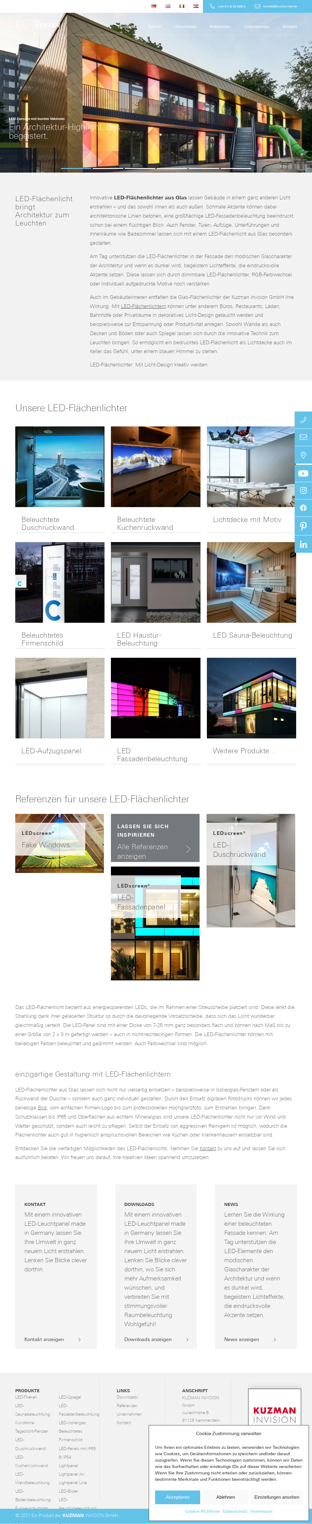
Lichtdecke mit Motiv (247, 520)
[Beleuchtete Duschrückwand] (60, 466)
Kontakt (208, 1148)
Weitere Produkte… (245, 751)
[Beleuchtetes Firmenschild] (60, 582)
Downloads (127, 1397)
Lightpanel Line (73, 1483)
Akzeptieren (178, 1497)
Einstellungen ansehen (276, 1497)
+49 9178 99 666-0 (232, 7)
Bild (42, 1108)
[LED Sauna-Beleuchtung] (251, 582)
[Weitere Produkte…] (251, 698)
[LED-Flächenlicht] (61, 24)
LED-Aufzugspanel (51, 751)
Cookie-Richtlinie (202, 1511)
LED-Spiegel (70, 1397)
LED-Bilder (68, 1491)
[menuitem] (154, 6)
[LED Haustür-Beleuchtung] (155, 582)
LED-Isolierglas (72, 1423)
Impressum (261, 1511)
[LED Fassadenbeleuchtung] (155, 698)
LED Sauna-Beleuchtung (253, 635)
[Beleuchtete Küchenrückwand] (155, 466)
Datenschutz (235, 1511)
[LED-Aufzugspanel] (60, 698)
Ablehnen (225, 1497)
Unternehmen (129, 1414)
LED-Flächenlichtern (143, 306)
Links (123, 1391)
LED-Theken (26, 1397)
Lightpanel (68, 1466)
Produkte (27, 1391)
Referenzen (127, 1406)
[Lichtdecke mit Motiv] (251, 466)
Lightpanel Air (71, 1474)
